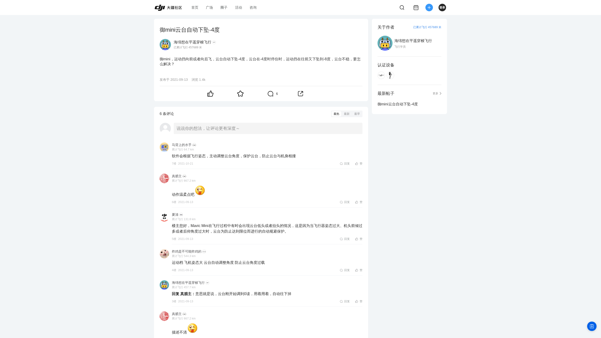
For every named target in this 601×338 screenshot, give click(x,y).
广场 (209, 7)
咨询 (253, 7)
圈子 (223, 7)
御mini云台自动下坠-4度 (398, 104)
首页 (194, 7)
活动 (238, 7)
